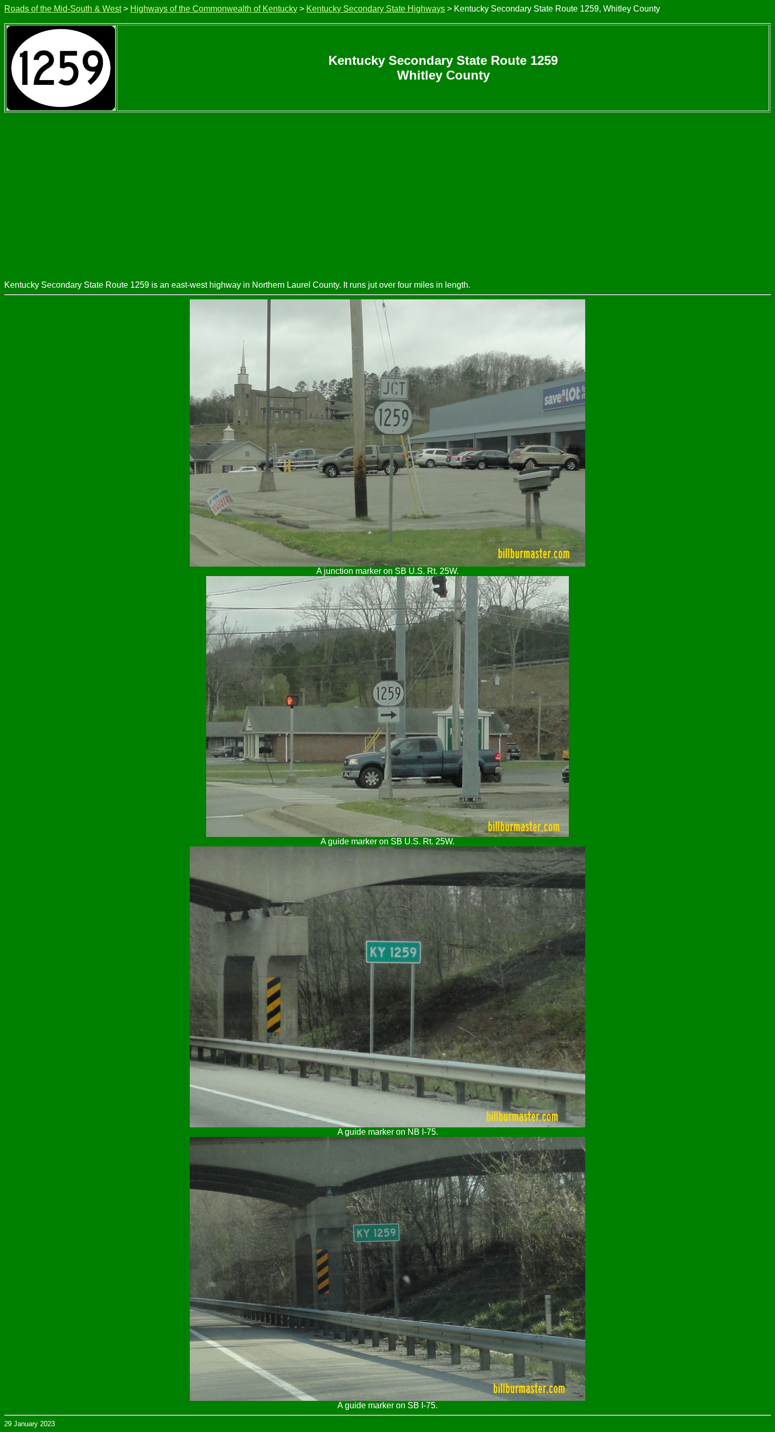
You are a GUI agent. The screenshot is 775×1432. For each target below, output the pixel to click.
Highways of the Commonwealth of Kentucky (213, 8)
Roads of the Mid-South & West (62, 8)
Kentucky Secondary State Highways (375, 8)
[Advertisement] (387, 192)
